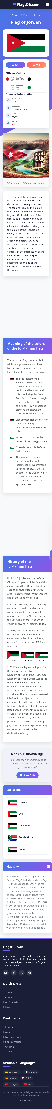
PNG (38, 65)
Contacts (10, 997)
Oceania (9, 1046)
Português (14, 1084)
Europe (9, 1027)
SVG (17, 65)
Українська (14, 1072)
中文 (30, 1084)
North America (13, 1037)
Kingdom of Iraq (16, 674)
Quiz (7, 1007)
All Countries (12, 1002)
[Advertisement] (26, 306)
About (8, 992)
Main (16, 15)
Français (33, 1072)
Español (12, 1078)
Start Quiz (29, 775)
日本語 (29, 1078)
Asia (28, 15)
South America (13, 1041)
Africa (8, 1051)
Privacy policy (25, 1100)
